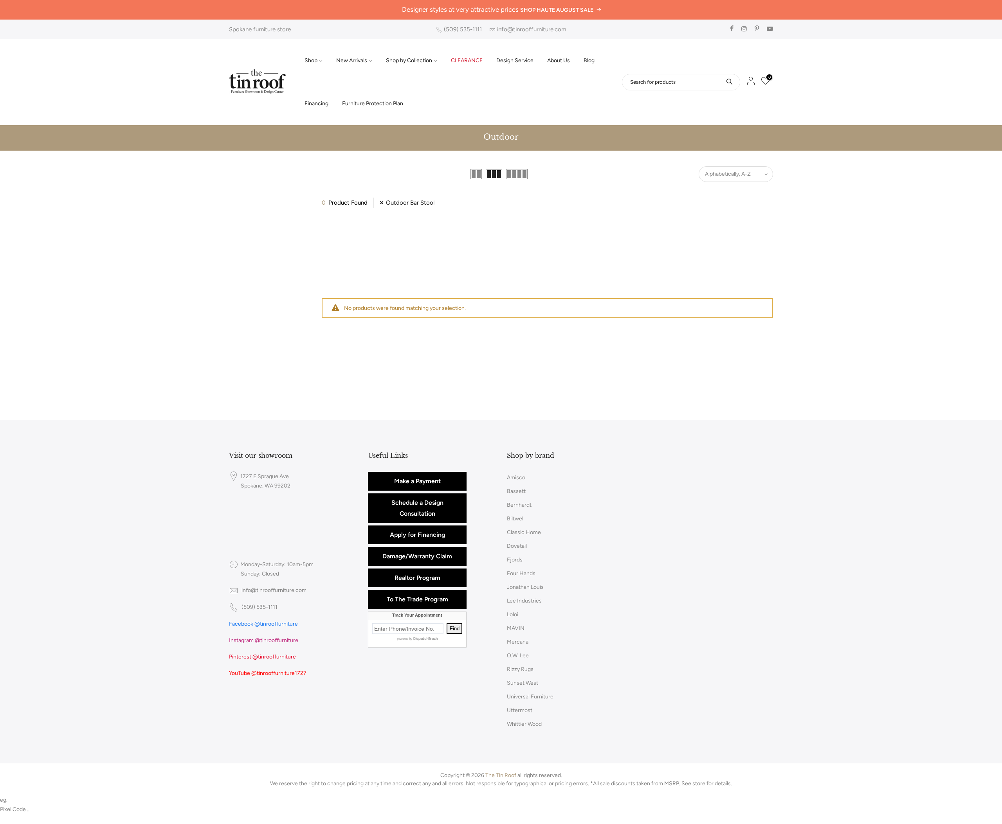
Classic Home (524, 532)
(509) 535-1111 (463, 29)
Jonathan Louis (525, 587)
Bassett (516, 491)
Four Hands (521, 573)
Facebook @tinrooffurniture (263, 624)
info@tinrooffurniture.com (531, 29)
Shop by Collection (409, 60)
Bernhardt (519, 505)
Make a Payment (417, 481)
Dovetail (517, 546)
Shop (311, 60)
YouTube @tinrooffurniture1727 (267, 673)
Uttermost (519, 710)
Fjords (515, 559)
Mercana (517, 642)
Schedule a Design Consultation (417, 508)
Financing (316, 103)
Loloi (512, 614)
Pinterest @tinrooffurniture (262, 656)
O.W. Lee (518, 655)
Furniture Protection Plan (372, 103)
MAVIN (515, 628)
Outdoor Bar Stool (410, 202)
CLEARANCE (467, 60)
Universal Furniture (530, 696)
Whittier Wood (524, 724)
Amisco (516, 477)
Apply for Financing (417, 534)
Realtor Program (417, 577)
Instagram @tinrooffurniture (263, 640)
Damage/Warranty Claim (417, 556)
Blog (589, 60)
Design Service (514, 60)
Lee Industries (524, 600)
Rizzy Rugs (520, 669)
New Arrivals (351, 60)
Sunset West (522, 683)
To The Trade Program (417, 599)
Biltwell (515, 518)
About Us (558, 60)
